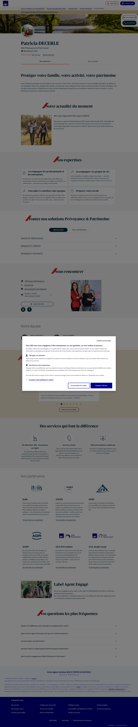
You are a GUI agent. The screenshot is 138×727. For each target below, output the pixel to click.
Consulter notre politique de (41, 380)
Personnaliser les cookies (79, 385)
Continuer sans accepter (104, 340)
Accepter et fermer (101, 385)
